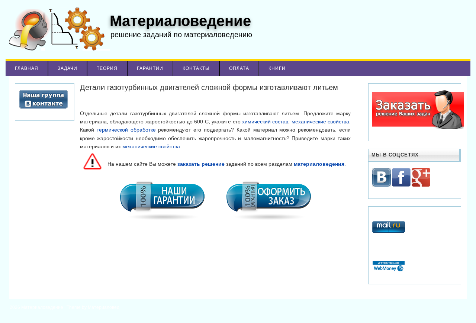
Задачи (67, 68)
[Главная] (58, 49)
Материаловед (103, 307)
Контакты (196, 68)
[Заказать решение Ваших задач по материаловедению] (418, 127)
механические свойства (320, 122)
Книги (277, 68)
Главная (26, 68)
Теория (107, 68)
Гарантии (150, 68)
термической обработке (126, 130)
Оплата (239, 68)
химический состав (265, 122)
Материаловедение (42, 307)
